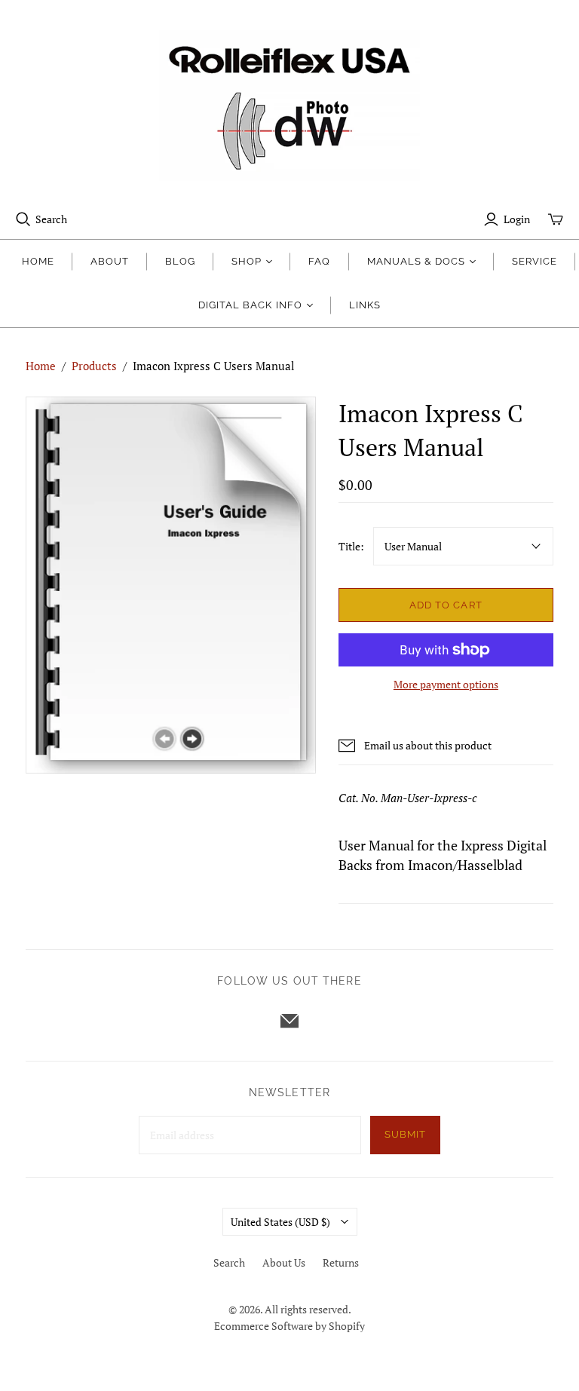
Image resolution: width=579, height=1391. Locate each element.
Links (365, 305)
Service (534, 261)
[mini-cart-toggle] (556, 219)
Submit (405, 1134)
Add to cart (445, 605)
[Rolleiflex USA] (289, 105)
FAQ (319, 261)
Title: (351, 546)
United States (280, 1222)
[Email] (289, 1021)
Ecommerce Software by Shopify (289, 1326)
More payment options (446, 684)
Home (38, 261)
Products (94, 365)
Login (517, 219)
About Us (283, 1262)
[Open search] (23, 219)
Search (51, 219)
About (109, 261)
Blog (180, 261)
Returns (341, 1262)
